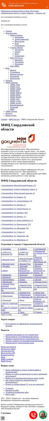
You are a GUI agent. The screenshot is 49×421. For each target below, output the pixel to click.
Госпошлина (19, 56)
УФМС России (11, 111)
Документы (19, 37)
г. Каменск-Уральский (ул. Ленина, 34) (39, 271)
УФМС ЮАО (15, 95)
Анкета (17, 52)
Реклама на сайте (12, 390)
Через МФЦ (14, 66)
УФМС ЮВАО (16, 93)
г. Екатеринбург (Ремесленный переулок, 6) (18, 193)
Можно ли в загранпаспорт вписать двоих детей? (24, 378)
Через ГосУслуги (16, 58)
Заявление (19, 60)
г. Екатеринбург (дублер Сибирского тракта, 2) (19, 189)
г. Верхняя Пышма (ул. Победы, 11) (25, 260)
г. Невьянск (22, 282)
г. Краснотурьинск (25, 277)
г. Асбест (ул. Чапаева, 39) (23, 253)
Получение (19, 64)
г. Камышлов (6, 275)
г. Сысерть (5, 312)
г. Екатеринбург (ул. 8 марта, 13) (13, 197)
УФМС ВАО (15, 91)
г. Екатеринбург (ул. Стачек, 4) (13, 232)
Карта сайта (10, 394)
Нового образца (16, 35)
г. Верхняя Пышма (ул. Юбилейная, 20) (40, 260)
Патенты (8, 81)
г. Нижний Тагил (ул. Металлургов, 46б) (41, 287)
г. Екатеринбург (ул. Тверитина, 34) (14, 236)
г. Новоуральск (7, 296)
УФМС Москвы (11, 83)
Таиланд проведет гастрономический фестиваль (24, 341)
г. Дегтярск (5, 266)
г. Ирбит (4, 271)
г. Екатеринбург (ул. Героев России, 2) (16, 209)
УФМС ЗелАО (15, 103)
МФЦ (12, 109)
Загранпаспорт (11, 33)
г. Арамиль (22, 249)
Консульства (15, 78)
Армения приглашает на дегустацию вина (21, 335)
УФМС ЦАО (15, 85)
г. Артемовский (40, 249)
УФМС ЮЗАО (15, 97)
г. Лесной (37, 280)
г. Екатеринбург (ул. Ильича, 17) (13, 217)
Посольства (14, 76)
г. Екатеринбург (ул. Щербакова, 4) (14, 240)
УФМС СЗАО (15, 101)
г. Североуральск (24, 305)
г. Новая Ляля (39, 293)
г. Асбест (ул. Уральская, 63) (6, 253)
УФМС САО (15, 87)
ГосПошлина (20, 46)
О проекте (9, 388)
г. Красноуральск (40, 277)
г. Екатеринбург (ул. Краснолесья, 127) (16, 224)
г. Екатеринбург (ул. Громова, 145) (14, 213)
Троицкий (14, 107)
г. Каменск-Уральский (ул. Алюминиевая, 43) (25, 271)
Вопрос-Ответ (11, 115)
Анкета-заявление (22, 39)
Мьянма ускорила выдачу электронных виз (22, 339)
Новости (8, 113)
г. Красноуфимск (7, 280)
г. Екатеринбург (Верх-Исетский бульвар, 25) (18, 185)
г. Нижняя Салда (7, 293)
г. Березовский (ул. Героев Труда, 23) (41, 253)
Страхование (15, 72)
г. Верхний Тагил (8, 260)
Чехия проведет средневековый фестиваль (21, 337)
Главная (8, 31)
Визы (7, 68)
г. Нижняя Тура (24, 293)
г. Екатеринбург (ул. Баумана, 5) (13, 205)
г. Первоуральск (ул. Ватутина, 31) (41, 296)
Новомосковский (16, 105)
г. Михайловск (6, 282)
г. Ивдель (37, 266)
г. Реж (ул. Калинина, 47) (39, 300)
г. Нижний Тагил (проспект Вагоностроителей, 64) (8, 287)
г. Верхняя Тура (24, 264)
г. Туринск (38, 312)
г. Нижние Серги (40, 282)
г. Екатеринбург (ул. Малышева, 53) (15, 228)
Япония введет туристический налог (19, 343)
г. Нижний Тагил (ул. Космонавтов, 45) (25, 287)
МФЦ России (14, 119)
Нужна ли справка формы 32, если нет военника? (24, 384)
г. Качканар (38, 275)
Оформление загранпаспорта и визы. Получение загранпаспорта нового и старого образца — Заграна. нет (23, 12)
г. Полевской (6, 300)
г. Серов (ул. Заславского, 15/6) (41, 305)
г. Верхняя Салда (7, 264)
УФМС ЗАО (14, 99)
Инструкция (19, 41)
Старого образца (16, 48)
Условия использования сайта (17, 392)
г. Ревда (21, 300)
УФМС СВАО (15, 89)
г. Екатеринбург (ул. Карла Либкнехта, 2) (17, 220)
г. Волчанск (38, 264)
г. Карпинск (23, 275)
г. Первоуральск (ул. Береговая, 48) (25, 296)
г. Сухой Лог (39, 309)
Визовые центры (16, 74)
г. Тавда (21, 312)
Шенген (13, 70)
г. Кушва (21, 280)
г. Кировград (6, 277)
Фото (17, 43)
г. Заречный (22, 266)
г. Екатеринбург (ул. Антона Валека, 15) (16, 201)
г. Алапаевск (6, 249)
